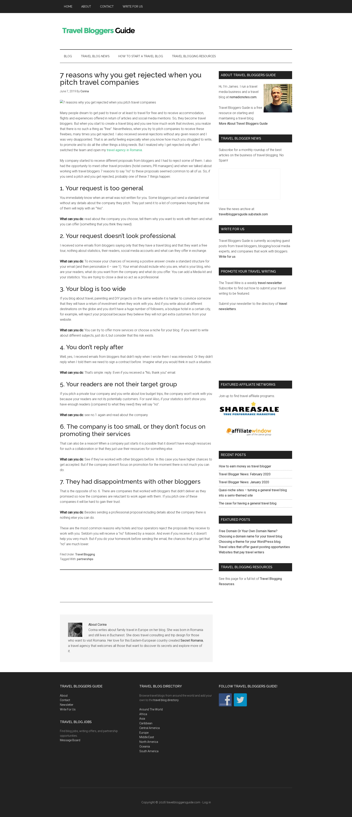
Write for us (227, 257)
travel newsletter (270, 283)
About (64, 695)
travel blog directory (165, 700)
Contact (65, 700)
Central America (149, 728)
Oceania (144, 746)
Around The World (151, 709)
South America (148, 751)
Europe (143, 732)
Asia (142, 718)
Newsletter (66, 704)
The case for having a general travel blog (247, 503)
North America (148, 741)
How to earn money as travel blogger (245, 466)
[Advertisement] (218, 30)
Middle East (146, 737)
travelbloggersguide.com (183, 802)
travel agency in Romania (124, 150)
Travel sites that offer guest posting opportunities (254, 547)
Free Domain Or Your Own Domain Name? (248, 531)
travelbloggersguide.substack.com (243, 214)
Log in (206, 802)
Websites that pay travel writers (241, 552)
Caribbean (145, 723)
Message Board (70, 740)
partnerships (85, 559)
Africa (143, 714)
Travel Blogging (85, 554)
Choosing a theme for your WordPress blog (249, 542)
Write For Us (68, 709)
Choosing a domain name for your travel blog (250, 536)
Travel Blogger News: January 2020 (244, 482)
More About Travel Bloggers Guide (243, 124)
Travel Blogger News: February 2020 (245, 474)
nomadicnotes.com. (243, 97)
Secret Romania (191, 640)
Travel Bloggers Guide (98, 30)
